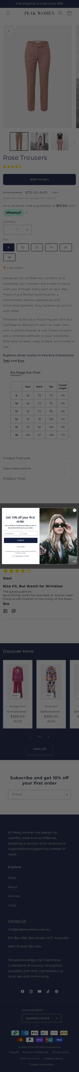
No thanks (21, 547)
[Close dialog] (74, 510)
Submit (20, 540)
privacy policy (19, 556)
